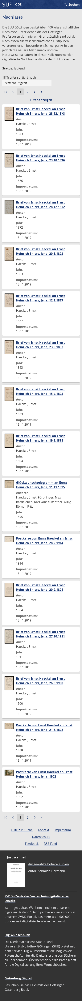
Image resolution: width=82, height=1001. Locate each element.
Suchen (71, 4)
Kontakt (43, 830)
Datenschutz (41, 837)
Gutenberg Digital (18, 978)
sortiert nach (26, 77)
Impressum (63, 830)
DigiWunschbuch (17, 935)
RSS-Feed (50, 844)
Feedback (32, 844)
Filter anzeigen (41, 100)
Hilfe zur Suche (22, 830)
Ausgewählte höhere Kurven (48, 864)
